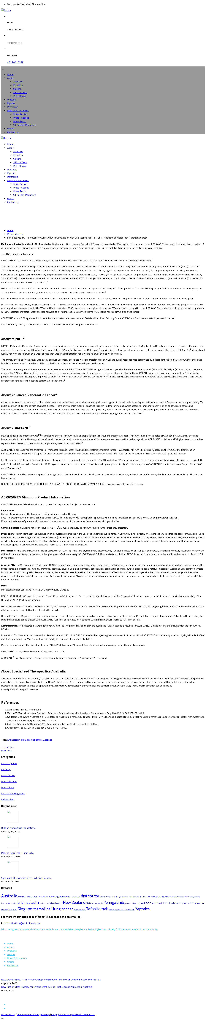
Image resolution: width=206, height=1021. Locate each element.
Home (10, 74)
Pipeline (11, 103)
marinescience (44, 903)
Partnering (12, 107)
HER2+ (144, 897)
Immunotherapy (177, 897)
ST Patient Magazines (24, 125)
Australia (9, 896)
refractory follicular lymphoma (165, 903)
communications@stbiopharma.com (22, 923)
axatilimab (22, 896)
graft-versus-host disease (127, 897)
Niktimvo (89, 903)
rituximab (4, 910)
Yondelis (121, 909)
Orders (10, 128)
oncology (97, 903)
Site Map (45, 1014)
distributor (90, 896)
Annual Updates (9, 763)
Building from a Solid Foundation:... (18, 828)
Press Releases (21, 117)
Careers (17, 89)
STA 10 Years (20, 92)
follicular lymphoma (107, 897)
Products (12, 99)
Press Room (19, 121)
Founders (18, 85)
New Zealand (74, 902)
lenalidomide (5, 903)
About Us (18, 81)
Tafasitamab (97, 909)
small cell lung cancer (31, 739)
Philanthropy (19, 96)
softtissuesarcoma (80, 910)
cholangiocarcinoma (60, 896)
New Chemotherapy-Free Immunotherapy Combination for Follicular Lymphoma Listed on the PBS (51, 979)
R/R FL (149, 903)
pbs (101, 903)
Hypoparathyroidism (161, 896)
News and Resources (18, 110)
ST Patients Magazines (13, 793)
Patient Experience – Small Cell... (17, 853)
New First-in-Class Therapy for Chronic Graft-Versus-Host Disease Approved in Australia (46, 987)
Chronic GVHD (75, 897)
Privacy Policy (8, 1014)
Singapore (27, 908)
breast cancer (33, 896)
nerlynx (59, 903)
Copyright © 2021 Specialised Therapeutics (73, 1014)
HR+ (149, 897)
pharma (127, 903)
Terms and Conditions (28, 1014)
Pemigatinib (113, 902)
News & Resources (17, 958)
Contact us (12, 132)
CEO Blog (6, 769)
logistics (13, 903)
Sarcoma (12, 909)
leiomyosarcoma (194, 897)
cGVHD (48, 897)
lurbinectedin (13, 739)
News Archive (20, 114)
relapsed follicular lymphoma (191, 903)
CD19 (43, 897)
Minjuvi (53, 903)
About (10, 78)
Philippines (134, 903)
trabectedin (113, 910)
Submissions (7, 799)
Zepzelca (47, 739)
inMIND (186, 897)
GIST (116, 896)
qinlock (142, 903)
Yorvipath (130, 909)
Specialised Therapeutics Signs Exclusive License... (26, 878)
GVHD (139, 897)
